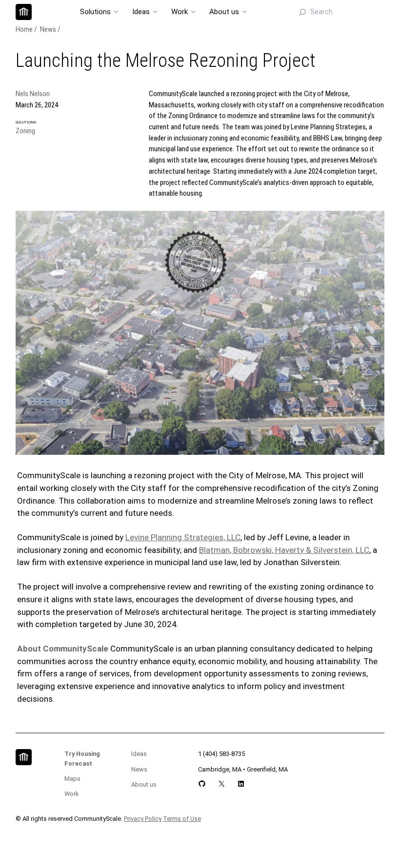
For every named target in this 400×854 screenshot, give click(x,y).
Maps (72, 778)
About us (144, 784)
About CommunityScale (62, 648)
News (48, 29)
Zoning (25, 130)
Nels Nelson (33, 93)
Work (71, 793)
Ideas (139, 753)
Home (24, 29)
